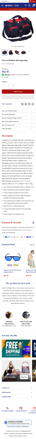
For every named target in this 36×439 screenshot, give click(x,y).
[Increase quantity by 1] (14, 86)
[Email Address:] (33, 104)
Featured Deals (8, 244)
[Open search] (26, 5)
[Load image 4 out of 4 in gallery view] (23, 52)
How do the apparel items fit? (10, 121)
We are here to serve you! (18, 283)
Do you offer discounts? (8, 114)
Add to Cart (18, 91)
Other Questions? (7, 128)
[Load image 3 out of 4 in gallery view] (17, 52)
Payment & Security (11, 222)
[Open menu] (2, 5)
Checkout (33, 1)
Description (7, 136)
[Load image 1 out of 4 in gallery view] (4, 52)
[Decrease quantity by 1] (4, 86)
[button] (18, 97)
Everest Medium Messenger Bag (15, 60)
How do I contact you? (8, 125)
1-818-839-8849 (4, 1)
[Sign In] (29, 5)
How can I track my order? (9, 111)
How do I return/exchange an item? (12, 118)
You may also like (9, 335)
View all (32, 244)
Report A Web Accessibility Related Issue (18, 426)
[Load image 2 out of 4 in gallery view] (11, 52)
